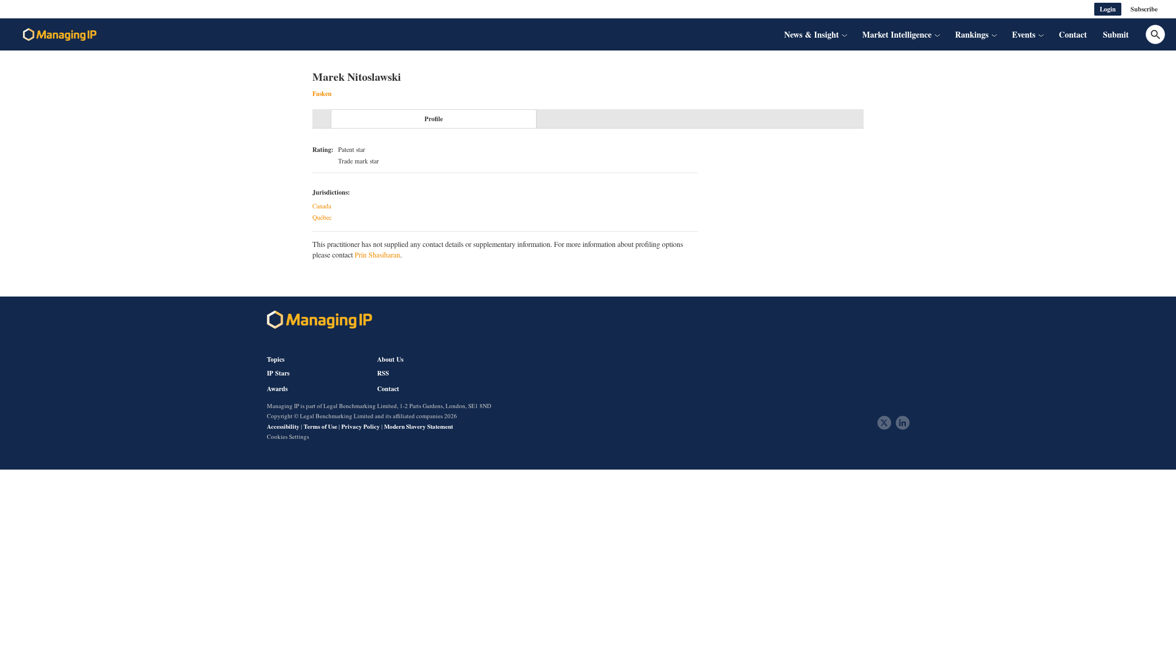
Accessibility (283, 426)
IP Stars (278, 373)
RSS (383, 373)
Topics (275, 359)
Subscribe (1144, 9)
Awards (277, 389)
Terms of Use (320, 426)
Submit (1116, 34)
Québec (322, 217)
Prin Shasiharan (377, 254)
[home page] (59, 34)
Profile (433, 118)
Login (1108, 9)
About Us (390, 359)
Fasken (322, 93)
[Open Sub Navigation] (844, 34)
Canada (321, 206)
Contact (1073, 34)
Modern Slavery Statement (418, 426)
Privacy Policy (360, 426)
